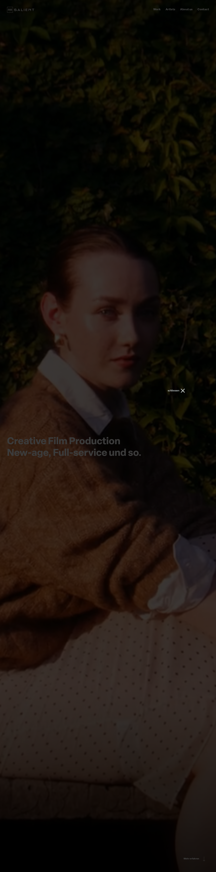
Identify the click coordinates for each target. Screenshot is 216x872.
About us (186, 9)
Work (157, 9)
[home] (20, 10)
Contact (203, 9)
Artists (170, 9)
